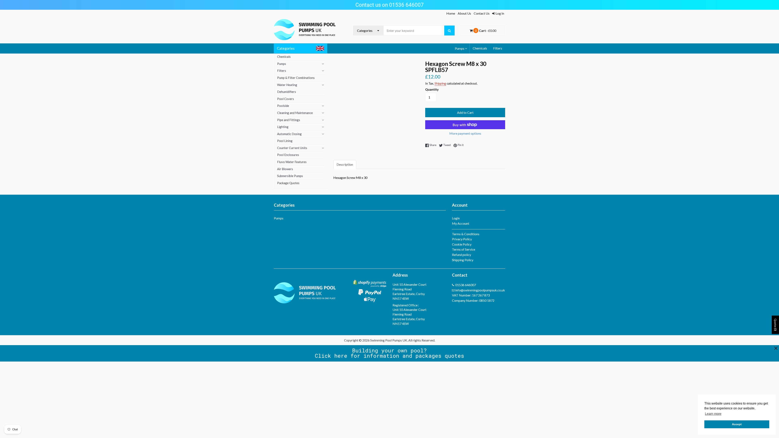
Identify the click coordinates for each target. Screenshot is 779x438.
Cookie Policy (461, 244)
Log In (499, 13)
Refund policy (461, 255)
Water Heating (287, 85)
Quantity (432, 89)
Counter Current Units (292, 148)
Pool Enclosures (288, 155)
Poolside (283, 105)
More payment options (465, 133)
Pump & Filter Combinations (296, 77)
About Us (464, 13)
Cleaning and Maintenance (295, 113)
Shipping (440, 83)
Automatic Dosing (289, 134)
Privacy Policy (462, 239)
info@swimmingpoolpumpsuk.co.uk (480, 290)
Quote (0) (775, 325)
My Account (460, 223)
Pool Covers (285, 99)
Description (345, 164)
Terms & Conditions (465, 234)
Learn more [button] (713, 413)
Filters (497, 48)
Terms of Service (463, 249)
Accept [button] (737, 424)
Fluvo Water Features (292, 162)
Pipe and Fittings (288, 120)
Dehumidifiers (286, 91)
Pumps (459, 48)
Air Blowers (285, 169)
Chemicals (480, 48)
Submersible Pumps (290, 176)
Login (456, 218)
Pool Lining (285, 141)
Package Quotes (288, 183)
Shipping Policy (462, 260)
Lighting (282, 127)
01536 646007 (465, 285)
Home (450, 13)
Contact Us (482, 13)
